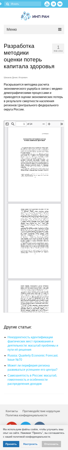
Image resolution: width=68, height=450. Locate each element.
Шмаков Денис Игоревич (16, 77)
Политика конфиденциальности (26, 415)
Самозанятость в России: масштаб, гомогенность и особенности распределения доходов (32, 379)
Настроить (30, 443)
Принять (11, 443)
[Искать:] (22, 4)
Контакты (12, 411)
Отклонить (51, 443)
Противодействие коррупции (41, 411)
